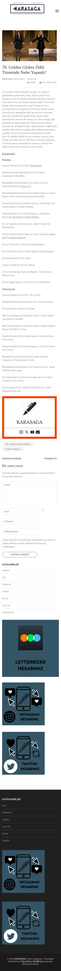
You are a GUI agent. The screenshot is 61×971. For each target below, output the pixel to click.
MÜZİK (5, 598)
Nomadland (36, 165)
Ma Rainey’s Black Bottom (25, 217)
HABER (33, 82)
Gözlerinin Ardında (11, 458)
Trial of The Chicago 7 (43, 251)
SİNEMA (6, 570)
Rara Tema (26, 961)
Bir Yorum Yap (49, 82)
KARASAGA (7, 79)
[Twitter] (27, 432)
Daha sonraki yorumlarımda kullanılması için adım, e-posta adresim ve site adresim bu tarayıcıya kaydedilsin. (29, 543)
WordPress (38, 961)
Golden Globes (13, 449)
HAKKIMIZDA (8, 612)
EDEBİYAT (6, 584)
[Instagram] (21, 432)
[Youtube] (32, 432)
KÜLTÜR (6, 605)
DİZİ (4, 577)
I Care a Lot (25, 186)
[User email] (38, 432)
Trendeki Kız (50, 458)
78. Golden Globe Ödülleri (18, 444)
